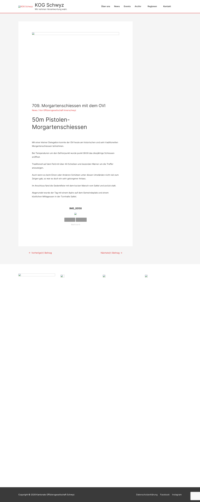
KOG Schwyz (49, 5)
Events (127, 6)
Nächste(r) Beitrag (111, 253)
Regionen (152, 6)
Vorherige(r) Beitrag (40, 253)
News (117, 6)
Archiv (138, 6)
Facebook (165, 494)
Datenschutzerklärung (147, 494)
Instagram (177, 494)
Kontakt (167, 6)
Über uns (105, 6)
